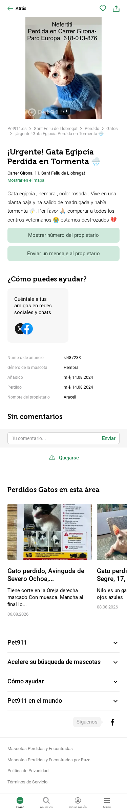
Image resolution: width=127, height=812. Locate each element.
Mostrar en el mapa (25, 180)
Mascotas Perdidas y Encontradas (40, 748)
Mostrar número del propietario (63, 235)
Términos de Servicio (27, 781)
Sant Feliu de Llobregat (56, 128)
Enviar (108, 438)
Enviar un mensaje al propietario (63, 253)
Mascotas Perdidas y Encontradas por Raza (48, 759)
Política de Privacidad (27, 770)
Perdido (92, 128)
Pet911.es (17, 128)
